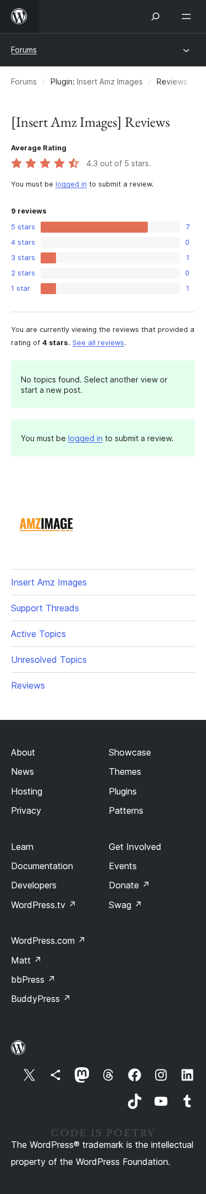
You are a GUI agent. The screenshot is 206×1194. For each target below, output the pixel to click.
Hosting (26, 791)
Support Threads (45, 607)
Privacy (26, 810)
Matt (26, 960)
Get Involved (135, 846)
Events (123, 865)
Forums (24, 49)
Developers (34, 885)
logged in (71, 184)
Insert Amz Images (110, 81)
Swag (125, 904)
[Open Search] (155, 16)
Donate (129, 885)
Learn (22, 846)
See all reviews (98, 343)
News (22, 771)
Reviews (28, 685)
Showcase (130, 752)
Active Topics (38, 633)
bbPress (33, 979)
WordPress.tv (43, 904)
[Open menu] (188, 16)
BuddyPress (41, 998)
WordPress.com (48, 940)
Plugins (123, 791)
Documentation (42, 865)
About (23, 752)
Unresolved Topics (49, 659)
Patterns (126, 810)
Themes (125, 771)
